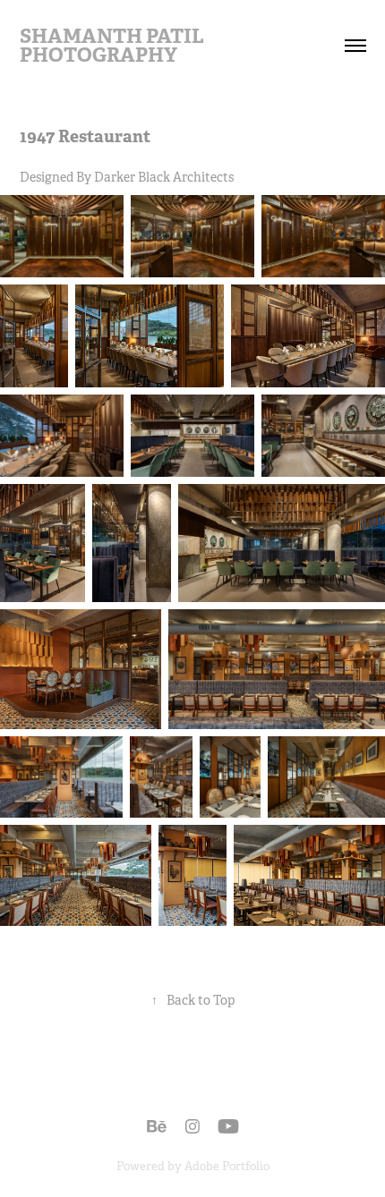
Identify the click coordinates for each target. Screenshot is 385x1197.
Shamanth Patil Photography (114, 45)
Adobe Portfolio (227, 1166)
